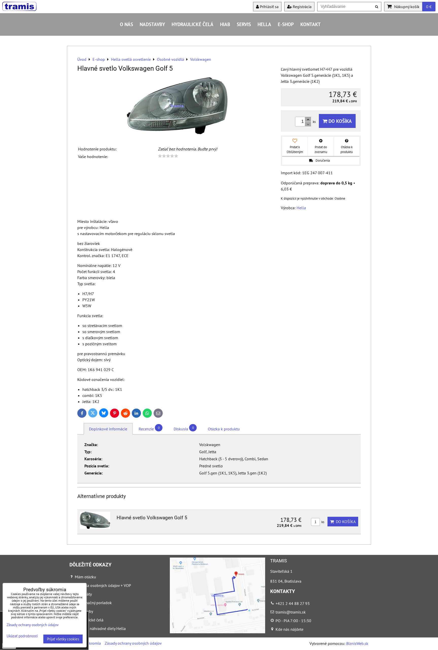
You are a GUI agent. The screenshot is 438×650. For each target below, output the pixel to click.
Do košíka (339, 121)
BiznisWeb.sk (357, 643)
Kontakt (310, 24)
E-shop (286, 24)
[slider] (168, 156)
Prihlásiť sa (269, 6)
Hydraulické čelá (192, 24)
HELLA (264, 24)
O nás (126, 24)
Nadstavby (152, 24)
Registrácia (302, 6)
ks (322, 522)
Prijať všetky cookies (63, 639)
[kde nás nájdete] (217, 631)
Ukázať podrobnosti (22, 636)
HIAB (225, 24)
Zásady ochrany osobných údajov (133, 643)
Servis (244, 24)
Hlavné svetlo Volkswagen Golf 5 (152, 518)
